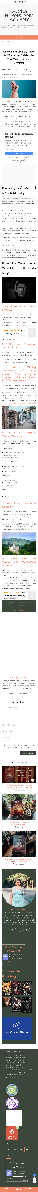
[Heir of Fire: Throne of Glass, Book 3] (7, 1001)
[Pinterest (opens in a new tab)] (17, 2)
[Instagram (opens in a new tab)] (20, 2)
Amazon (16, 339)
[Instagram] (14, 930)
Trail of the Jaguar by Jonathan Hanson (19, 823)
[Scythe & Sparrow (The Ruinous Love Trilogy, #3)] (7, 988)
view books (21, 964)
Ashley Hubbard (19, 677)
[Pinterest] (24, 930)
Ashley (11, 954)
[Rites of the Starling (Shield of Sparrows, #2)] (17, 1004)
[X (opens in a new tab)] (13, 2)
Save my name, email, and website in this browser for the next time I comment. (19, 746)
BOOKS (7, 41)
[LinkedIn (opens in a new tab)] (22, 2)
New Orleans (31, 393)
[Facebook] (10, 930)
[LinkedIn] (19, 930)
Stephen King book (20, 608)
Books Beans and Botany (19, 15)
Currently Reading (11, 974)
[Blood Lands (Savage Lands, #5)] (17, 988)
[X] (28, 930)
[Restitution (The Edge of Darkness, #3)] (27, 1004)
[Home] (2, 41)
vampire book (19, 325)
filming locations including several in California (19, 403)
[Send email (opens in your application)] (25, 2)
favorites (22, 605)
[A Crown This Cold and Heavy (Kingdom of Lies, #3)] (27, 988)
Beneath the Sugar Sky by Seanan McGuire (19, 860)
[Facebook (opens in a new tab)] (15, 2)
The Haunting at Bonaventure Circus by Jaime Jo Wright (19, 786)
